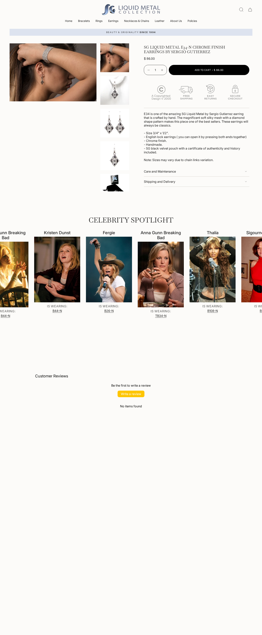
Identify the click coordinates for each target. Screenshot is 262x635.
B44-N (45, 311)
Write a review (131, 394)
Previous (9, 72)
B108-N (201, 311)
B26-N (97, 311)
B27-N (252, 311)
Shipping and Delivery (159, 182)
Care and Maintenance (160, 171)
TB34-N (149, 316)
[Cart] (250, 9)
